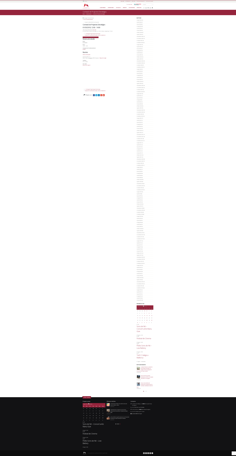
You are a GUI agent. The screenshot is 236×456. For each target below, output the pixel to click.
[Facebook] (144, 8)
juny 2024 (139, 73)
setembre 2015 (140, 287)
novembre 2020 (140, 161)
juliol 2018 (139, 218)
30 (144, 310)
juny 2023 (139, 97)
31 (146, 310)
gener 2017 (139, 255)
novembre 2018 (140, 210)
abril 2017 (139, 249)
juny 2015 (139, 294)
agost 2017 (139, 240)
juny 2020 (139, 171)
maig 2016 (139, 271)
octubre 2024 (139, 65)
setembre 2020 (140, 165)
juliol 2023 (139, 95)
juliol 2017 (139, 242)
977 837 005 (130, 4)
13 (144, 315)
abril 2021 (139, 150)
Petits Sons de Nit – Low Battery (144, 346)
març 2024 (139, 79)
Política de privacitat (141, 1)
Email (104, 95)
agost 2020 (139, 167)
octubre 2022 (139, 114)
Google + (101, 95)
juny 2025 (139, 48)
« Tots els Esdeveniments (88, 19)
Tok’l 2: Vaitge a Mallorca (142, 356)
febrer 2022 (139, 130)
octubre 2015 (139, 285)
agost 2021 (139, 142)
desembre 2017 (140, 232)
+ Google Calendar (86, 37)
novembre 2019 (140, 185)
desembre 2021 (140, 134)
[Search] (152, 4)
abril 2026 (139, 28)
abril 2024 (139, 77)
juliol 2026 (139, 22)
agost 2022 (139, 118)
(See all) (94, 29)
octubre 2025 (139, 40)
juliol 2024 (139, 71)
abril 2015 (139, 298)
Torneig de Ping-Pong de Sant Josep (92, 33)
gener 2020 (139, 181)
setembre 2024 (140, 67)
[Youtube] (146, 8)
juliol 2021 (139, 144)
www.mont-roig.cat (86, 65)
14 (146, 315)
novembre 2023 (140, 87)
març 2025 (139, 54)
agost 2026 (139, 20)
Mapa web (122, 1)
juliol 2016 (139, 267)
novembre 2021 (140, 136)
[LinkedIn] (150, 8)
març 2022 (139, 128)
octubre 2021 (139, 138)
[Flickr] (152, 8)
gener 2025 (139, 58)
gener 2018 (139, 230)
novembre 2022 (140, 112)
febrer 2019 (139, 204)
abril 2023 (139, 101)
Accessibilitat (127, 1)
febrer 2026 (139, 32)
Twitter (96, 95)
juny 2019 (139, 195)
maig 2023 (139, 99)
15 (149, 315)
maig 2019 (139, 197)
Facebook (94, 95)
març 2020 (139, 177)
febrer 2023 (139, 105)
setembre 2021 (140, 140)
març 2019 (139, 202)
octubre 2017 (139, 236)
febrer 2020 (139, 179)
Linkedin (150, 453)
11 (139, 315)
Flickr (152, 453)
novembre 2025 (140, 38)
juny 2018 (139, 220)
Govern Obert (111, 7)
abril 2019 (139, 200)
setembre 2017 (140, 238)
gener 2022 (139, 132)
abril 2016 (139, 273)
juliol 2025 (139, 46)
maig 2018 (139, 222)
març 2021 (139, 153)
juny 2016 (139, 269)
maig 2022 (139, 124)
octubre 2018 (139, 212)
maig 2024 (139, 75)
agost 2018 (139, 216)
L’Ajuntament (103, 7)
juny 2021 (139, 146)
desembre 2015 (140, 281)
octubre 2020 (139, 163)
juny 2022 (139, 122)
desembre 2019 (140, 183)
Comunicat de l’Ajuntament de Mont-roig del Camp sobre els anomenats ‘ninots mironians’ (147, 386)
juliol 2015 (139, 291)
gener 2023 (139, 108)
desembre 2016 (140, 257)
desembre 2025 (140, 36)
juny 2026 (139, 24)
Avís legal (133, 1)
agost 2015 (139, 289)
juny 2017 (139, 244)
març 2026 (139, 30)
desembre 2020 (140, 159)
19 (142, 317)
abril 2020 (139, 175)
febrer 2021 (139, 155)
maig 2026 (139, 26)
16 (151, 315)
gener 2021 (139, 157)
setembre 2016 (140, 263)
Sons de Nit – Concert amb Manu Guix (144, 329)
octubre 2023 (139, 89)
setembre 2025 (140, 42)
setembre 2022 (140, 116)
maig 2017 (139, 247)
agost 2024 (139, 69)
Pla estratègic (132, 7)
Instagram (148, 453)
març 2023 (139, 103)
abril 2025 (139, 52)
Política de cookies (149, 1)
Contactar (139, 7)
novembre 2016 (140, 259)
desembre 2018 (140, 208)
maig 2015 (139, 296)
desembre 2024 (140, 61)
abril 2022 (139, 126)
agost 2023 (139, 93)
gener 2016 (139, 279)
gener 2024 (139, 83)
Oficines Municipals (86, 54)
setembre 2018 (140, 214)
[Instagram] (148, 8)
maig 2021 (139, 148)
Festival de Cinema (144, 338)
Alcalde (84, 49)
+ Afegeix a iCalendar (94, 37)
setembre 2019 (140, 189)
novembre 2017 (140, 234)
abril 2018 (139, 224)
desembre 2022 (140, 110)
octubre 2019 (139, 187)
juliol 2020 (139, 169)
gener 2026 (139, 34)
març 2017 (139, 251)
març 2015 (139, 300)
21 (146, 317)
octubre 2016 (139, 261)
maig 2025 (139, 50)
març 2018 (139, 226)
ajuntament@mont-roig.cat (137, 413)
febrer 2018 (139, 228)
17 (137, 317)
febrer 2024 (139, 81)
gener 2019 (139, 206)
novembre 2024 (140, 63)
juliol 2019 (139, 193)
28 (146, 320)
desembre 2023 (140, 85)
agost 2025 (139, 44)
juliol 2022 (139, 120)
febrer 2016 (139, 277)
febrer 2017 (139, 253)
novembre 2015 (140, 283)
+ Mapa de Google (102, 58)
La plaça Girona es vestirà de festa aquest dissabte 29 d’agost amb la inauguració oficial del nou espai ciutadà (119, 405)
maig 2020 (139, 173)
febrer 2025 (139, 56)
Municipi (124, 7)
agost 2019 (139, 191)
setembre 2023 (140, 91)
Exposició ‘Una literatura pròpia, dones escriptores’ (95, 35)
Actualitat (118, 7)
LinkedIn (99, 95)
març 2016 (139, 275)
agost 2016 (139, 265)
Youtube (146, 453)
